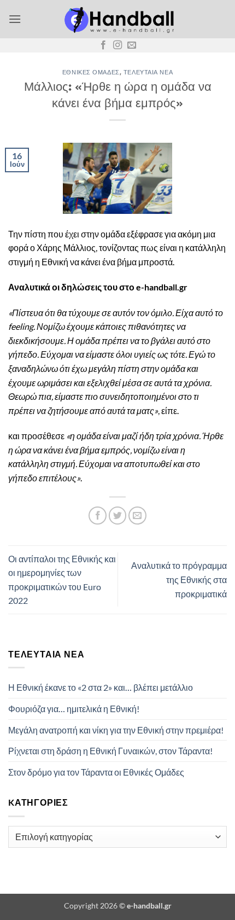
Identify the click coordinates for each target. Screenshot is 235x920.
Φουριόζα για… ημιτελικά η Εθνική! (73, 708)
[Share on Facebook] (98, 515)
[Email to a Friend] (137, 515)
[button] (14, 18)
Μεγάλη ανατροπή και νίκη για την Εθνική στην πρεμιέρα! (116, 730)
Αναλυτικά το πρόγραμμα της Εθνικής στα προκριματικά (179, 579)
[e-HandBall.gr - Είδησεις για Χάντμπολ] (117, 19)
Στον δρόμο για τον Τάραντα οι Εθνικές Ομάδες (96, 772)
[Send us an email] (131, 45)
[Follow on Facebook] (103, 45)
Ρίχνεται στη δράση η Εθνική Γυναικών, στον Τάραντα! (110, 751)
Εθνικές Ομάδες (91, 72)
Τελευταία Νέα (148, 72)
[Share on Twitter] (118, 515)
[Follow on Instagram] (117, 45)
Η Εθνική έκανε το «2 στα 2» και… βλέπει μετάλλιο (100, 687)
